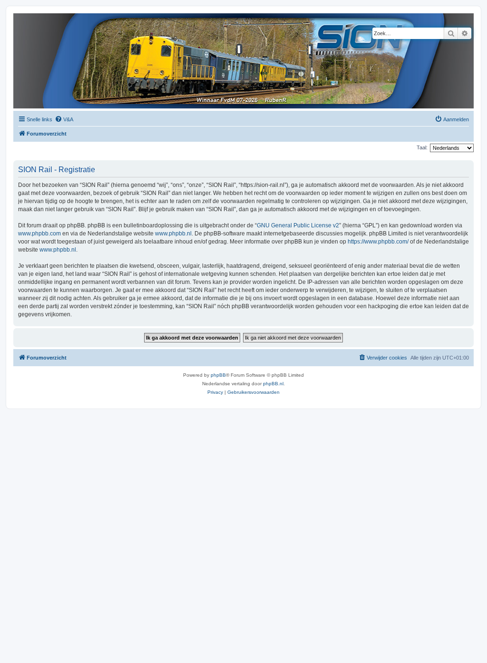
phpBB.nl (273, 383)
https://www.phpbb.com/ (378, 241)
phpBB (218, 375)
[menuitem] (64, 119)
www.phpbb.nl (173, 233)
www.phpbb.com (39, 233)
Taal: (422, 147)
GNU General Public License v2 (298, 225)
